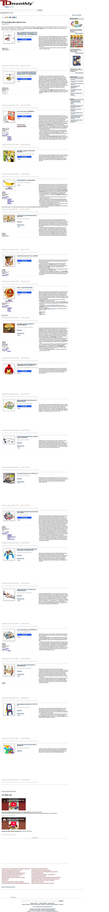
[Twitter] (8, 17)
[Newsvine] (14, 17)
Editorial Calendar (26, 904)
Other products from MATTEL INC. (23, 218)
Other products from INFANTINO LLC (24, 631)
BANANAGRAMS (31, 180)
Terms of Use (52, 910)
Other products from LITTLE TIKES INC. (24, 668)
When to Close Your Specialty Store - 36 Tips (12, 870)
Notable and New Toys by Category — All (11, 876)
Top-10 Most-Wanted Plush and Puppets (11, 871)
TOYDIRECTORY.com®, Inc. (52, 911)
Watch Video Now (9, 188)
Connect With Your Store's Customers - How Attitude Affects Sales (16, 868)
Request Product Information (52, 904)
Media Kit (43, 904)
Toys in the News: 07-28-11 (37, 881)
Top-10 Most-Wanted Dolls (37, 873)
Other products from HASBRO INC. (23, 439)
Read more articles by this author (9, 791)
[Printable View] (5, 17)
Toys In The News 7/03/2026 (77, 81)
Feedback (53, 908)
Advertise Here (51, 903)
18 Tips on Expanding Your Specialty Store (41, 870)
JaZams (53, 305)
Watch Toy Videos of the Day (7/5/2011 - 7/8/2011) (13, 881)
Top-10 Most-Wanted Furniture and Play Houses (12, 874)
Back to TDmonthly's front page (8, 886)
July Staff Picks (5, 878)
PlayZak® (61, 904)
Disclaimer (32, 908)
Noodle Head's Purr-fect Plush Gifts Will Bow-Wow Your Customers (46, 877)
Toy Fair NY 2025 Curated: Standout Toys (76, 120)
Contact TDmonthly (43, 903)
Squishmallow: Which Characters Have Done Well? (76, 102)
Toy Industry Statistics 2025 (77, 112)
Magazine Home (34, 903)
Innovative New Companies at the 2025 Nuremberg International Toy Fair (77, 116)
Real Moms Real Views (45, 637)
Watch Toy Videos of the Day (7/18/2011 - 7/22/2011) (13, 877)
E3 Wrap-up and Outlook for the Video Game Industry (13, 873)
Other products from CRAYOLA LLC (23, 475)
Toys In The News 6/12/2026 (77, 83)
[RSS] (7, 17)
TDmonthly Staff (6, 23)
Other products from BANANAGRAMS (24, 182)
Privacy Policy (38, 908)
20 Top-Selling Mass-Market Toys (39, 876)
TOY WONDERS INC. (32, 34)
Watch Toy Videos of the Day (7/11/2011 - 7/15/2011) (43, 880)
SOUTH (40, 313)
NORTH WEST (5, 315)
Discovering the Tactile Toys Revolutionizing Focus (77, 106)
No (14, 815)
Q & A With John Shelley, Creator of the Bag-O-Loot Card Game (45, 878)
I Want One (24, 39)
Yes (12, 815)
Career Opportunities (46, 908)
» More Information (79, 33)
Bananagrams (29, 28)
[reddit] (16, 17)
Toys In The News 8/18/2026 (77, 78)
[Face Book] (10, 17)
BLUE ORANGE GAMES (27, 287)
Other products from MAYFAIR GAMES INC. (25, 327)
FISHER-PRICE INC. (21, 401)
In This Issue (5, 880)
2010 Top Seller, (49, 308)
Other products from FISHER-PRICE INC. (24, 403)
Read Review (62, 193)
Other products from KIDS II (22, 514)
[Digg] (11, 17)
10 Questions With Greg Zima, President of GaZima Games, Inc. (16, 883)
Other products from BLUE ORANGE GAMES (25, 289)
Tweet (19, 41)
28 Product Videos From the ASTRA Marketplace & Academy (45, 871)
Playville (51, 271)
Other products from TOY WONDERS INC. (24, 36)
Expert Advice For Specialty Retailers (40, 868)
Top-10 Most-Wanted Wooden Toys (75, 86)
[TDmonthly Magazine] (17, 7)
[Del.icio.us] (13, 17)
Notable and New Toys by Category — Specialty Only (43, 874)
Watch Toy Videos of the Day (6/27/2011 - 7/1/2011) (43, 883)
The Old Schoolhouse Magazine (54, 135)
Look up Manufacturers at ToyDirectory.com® (42, 906)
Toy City (47, 340)
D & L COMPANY (34, 255)
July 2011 (2, 12)
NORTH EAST (42, 314)
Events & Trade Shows (35, 904)
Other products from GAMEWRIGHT (23, 113)
